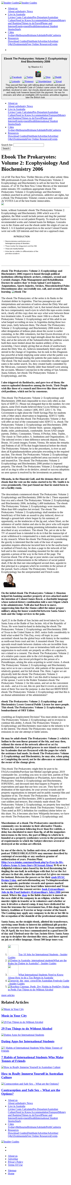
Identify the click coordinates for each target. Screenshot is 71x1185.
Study (18, 29)
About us (13, 11)
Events (53, 44)
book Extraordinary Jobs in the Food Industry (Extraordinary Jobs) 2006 (33, 891)
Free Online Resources (38, 44)
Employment (22, 26)
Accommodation (40, 20)
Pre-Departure (40, 17)
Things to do (28, 23)
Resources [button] (13, 38)
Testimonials (20, 44)
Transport (53, 20)
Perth (48, 35)
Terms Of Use (15, 1164)
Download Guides (17, 41)
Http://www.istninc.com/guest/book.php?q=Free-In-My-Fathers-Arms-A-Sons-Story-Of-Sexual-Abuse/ (32, 864)
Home (11, 1173)
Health (32, 26)
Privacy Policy (15, 1161)
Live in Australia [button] (16, 14)
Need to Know (23, 20)
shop (24, 895)
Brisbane (31, 35)
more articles (8, 995)
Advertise (42, 41)
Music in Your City (14, 1015)
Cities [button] (11, 32)
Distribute (32, 41)
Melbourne (21, 35)
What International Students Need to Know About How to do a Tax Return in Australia (36, 976)
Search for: (7, 144)
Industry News (25, 11)
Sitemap (12, 1170)
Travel (38, 23)
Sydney (12, 35)
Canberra (56, 35)
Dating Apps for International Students (27, 1041)
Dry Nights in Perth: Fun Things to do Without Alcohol (38, 988)
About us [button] (13, 8)
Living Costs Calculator (20, 17)
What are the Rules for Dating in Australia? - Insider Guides (37, 962)
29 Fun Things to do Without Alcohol (26, 1028)
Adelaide (41, 35)
